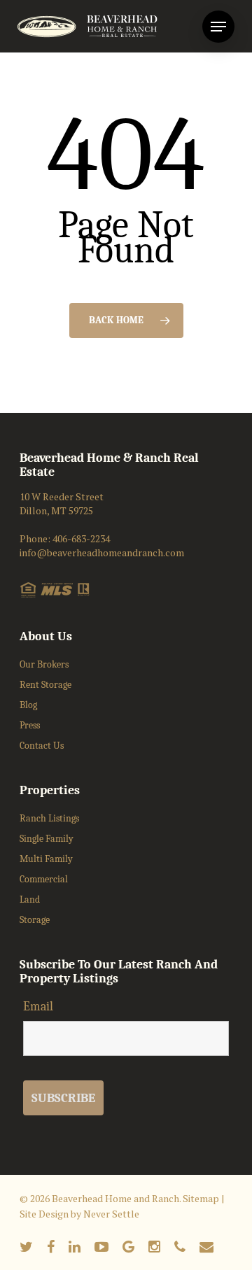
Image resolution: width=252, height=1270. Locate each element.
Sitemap (201, 1198)
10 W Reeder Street (62, 496)
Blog (28, 705)
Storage (35, 920)
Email (38, 1006)
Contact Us (42, 746)
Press (30, 725)
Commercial (44, 879)
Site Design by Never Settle (79, 1213)
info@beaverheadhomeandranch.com (102, 552)
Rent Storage (45, 685)
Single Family (47, 839)
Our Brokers (44, 664)
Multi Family (46, 859)
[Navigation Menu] (218, 27)
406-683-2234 (81, 538)
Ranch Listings (49, 818)
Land (30, 899)
